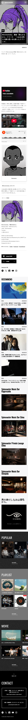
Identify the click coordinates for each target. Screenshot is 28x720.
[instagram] (16, 271)
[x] (6, 271)
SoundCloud (22, 246)
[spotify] (2, 271)
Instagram (16, 246)
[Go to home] (7, 2)
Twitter (11, 246)
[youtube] (13, 271)
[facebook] (9, 271)
